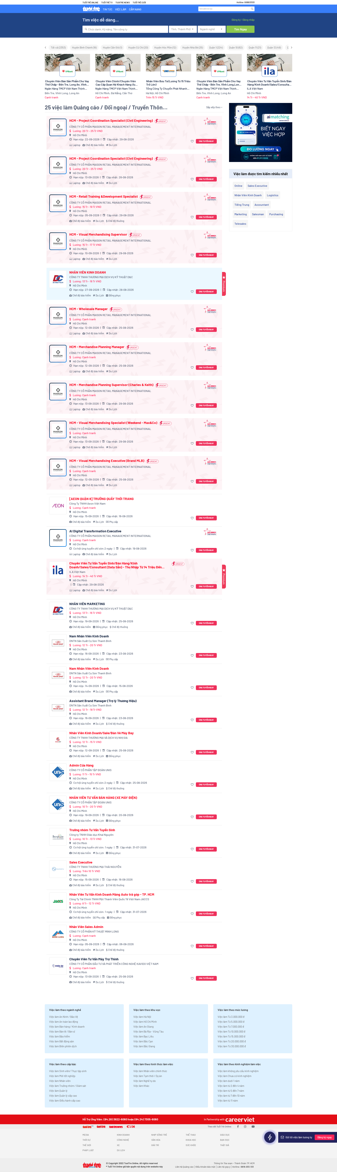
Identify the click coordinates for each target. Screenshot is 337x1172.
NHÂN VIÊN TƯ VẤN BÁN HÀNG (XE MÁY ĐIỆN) (103, 798)
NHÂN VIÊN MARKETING (87, 604)
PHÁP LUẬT (88, 1150)
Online (238, 185)
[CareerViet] (240, 1119)
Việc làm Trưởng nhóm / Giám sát (67, 1085)
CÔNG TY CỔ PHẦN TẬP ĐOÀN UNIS (90, 770)
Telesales (240, 223)
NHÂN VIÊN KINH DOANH (87, 272)
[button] (192, 141)
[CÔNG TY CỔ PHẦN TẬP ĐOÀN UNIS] (58, 772)
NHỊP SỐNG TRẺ (159, 1134)
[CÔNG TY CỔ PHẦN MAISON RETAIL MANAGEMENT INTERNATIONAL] (58, 127)
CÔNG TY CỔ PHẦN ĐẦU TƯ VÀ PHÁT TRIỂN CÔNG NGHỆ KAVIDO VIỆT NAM (113, 963)
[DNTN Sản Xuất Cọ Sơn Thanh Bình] (58, 643)
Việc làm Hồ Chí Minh (145, 1021)
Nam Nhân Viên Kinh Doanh (89, 636)
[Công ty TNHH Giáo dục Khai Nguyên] (58, 836)
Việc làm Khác (141, 1085)
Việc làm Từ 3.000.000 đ (231, 1016)
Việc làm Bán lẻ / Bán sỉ (62, 1031)
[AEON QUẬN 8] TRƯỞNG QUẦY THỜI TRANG (101, 499)
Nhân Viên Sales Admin (86, 927)
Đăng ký (236, 19)
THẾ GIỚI (86, 1145)
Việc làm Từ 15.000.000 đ (231, 1036)
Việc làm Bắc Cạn (143, 1041)
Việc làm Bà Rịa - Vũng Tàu (148, 1031)
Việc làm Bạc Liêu (143, 1036)
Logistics (272, 195)
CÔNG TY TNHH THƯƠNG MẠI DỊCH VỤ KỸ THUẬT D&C (101, 277)
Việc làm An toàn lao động (63, 1021)
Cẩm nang (135, 9)
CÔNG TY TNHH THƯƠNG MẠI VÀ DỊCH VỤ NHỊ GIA (98, 737)
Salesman (258, 214)
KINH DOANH (123, 1134)
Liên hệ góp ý (223, 1166)
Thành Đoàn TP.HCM (244, 1163)
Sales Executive (80, 862)
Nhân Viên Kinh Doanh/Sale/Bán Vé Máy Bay (101, 733)
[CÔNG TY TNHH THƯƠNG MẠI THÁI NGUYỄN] (58, 869)
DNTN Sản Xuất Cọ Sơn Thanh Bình (90, 640)
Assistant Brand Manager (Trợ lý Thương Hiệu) (103, 701)
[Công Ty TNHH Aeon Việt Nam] (58, 505)
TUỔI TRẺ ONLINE (90, 2)
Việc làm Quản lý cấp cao (63, 1095)
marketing (240, 214)
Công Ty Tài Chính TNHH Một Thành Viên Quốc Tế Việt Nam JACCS (109, 899)
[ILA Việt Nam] (58, 570)
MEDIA (85, 1134)
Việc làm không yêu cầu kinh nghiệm (238, 1071)
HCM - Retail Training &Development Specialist (103, 196)
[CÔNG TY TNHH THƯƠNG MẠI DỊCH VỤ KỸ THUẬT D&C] (58, 279)
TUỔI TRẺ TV (107, 2)
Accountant (262, 204)
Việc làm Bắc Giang (144, 1046)
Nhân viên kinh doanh (248, 195)
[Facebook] (238, 1126)
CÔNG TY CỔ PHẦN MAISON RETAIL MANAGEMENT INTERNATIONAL (110, 126)
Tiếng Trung (241, 204)
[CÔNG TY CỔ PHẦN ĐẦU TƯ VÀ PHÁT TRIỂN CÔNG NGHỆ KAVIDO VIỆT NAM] (58, 966)
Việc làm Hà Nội (142, 1016)
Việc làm (120, 9)
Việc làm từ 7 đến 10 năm (231, 1095)
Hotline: (243, 1166)
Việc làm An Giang (143, 1026)
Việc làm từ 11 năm (228, 1100)
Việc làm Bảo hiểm (59, 1036)
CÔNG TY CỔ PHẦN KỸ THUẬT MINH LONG (94, 931)
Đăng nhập (248, 19)
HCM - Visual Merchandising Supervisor (98, 234)
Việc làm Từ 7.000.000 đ (231, 1026)
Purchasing (276, 214)
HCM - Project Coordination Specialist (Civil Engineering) (111, 120)
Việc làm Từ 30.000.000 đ (232, 1046)
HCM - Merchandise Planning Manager (96, 347)
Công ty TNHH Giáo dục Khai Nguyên (91, 834)
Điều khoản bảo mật (205, 1166)
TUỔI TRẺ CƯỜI (139, 2)
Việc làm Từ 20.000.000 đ (232, 1041)
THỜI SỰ (86, 1139)
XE (118, 1145)
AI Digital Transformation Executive (95, 531)
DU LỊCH (121, 1150)
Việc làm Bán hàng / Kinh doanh (67, 1026)
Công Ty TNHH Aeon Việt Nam (87, 503)
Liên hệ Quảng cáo (184, 1166)
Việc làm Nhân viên (60, 1080)
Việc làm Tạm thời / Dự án (147, 1075)
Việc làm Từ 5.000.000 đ (231, 1021)
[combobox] (125, 29)
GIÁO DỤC (225, 1134)
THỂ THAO (191, 1134)
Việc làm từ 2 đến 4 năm (231, 1085)
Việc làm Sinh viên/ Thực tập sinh (68, 1071)
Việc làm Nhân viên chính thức (150, 1071)
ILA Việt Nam (77, 571)
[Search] (252, 9)
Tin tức (107, 9)
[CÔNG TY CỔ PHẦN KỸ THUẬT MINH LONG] (58, 933)
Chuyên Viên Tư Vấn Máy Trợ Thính (93, 959)
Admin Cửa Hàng (81, 765)
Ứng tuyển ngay (206, 141)
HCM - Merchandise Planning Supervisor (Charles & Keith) (111, 385)
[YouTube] (253, 1126)
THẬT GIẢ (224, 1145)
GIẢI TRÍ (155, 1145)
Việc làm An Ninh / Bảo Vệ (63, 1016)
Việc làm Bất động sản (61, 1041)
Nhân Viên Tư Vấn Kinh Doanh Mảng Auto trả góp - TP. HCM (111, 894)
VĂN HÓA (155, 1139)
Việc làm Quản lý (58, 1090)
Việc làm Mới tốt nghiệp (62, 1075)
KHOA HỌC (191, 1139)
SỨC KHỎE (191, 1145)
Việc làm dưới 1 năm (229, 1080)
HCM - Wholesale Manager (88, 309)
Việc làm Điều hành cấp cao (64, 1100)
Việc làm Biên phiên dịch (63, 1046)
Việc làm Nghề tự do (144, 1080)
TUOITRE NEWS (122, 2)
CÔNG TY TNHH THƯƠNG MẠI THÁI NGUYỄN (95, 866)
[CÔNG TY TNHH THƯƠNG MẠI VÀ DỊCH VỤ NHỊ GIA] (58, 739)
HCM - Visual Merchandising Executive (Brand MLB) (106, 461)
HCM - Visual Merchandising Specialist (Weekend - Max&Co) (113, 423)
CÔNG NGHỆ (123, 1139)
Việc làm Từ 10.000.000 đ (231, 1031)
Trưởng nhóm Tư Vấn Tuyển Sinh (92, 830)
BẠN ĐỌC (224, 1139)
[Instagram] (245, 1126)
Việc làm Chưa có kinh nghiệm (234, 1075)
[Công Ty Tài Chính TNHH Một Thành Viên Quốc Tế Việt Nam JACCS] (58, 901)
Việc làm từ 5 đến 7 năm (231, 1090)
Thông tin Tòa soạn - (224, 1163)
